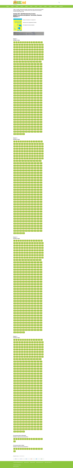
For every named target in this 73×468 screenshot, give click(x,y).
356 (38, 221)
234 (32, 192)
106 (37, 61)
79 (27, 56)
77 (22, 56)
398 (14, 233)
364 (32, 124)
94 (34, 59)
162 (26, 76)
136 (38, 68)
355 (35, 221)
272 (26, 102)
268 (14, 102)
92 (29, 59)
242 (26, 95)
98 (14, 61)
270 (20, 102)
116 (38, 163)
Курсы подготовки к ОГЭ (39, 462)
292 (26, 107)
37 (42, 47)
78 (24, 56)
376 (38, 126)
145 (35, 71)
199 (17, 85)
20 (29, 44)
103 (28, 61)
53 (22, 151)
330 (20, 117)
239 (17, 95)
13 (41, 42)
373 (29, 126)
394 (32, 131)
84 (39, 56)
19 (27, 44)
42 (24, 49)
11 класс (55, 6)
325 (35, 114)
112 (26, 163)
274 (32, 102)
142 (26, 71)
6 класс (31, 6)
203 (29, 85)
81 (32, 56)
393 (29, 131)
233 (29, 192)
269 (17, 102)
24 (39, 44)
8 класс (40, 6)
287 (41, 204)
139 (17, 71)
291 (23, 107)
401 (23, 233)
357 (41, 221)
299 (17, 308)
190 (20, 83)
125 (35, 66)
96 (39, 59)
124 (32, 66)
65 (22, 54)
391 (23, 131)
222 (26, 90)
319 (17, 114)
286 (38, 204)
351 (23, 221)
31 (27, 47)
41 (22, 49)
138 (14, 71)
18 (24, 44)
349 (17, 221)
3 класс (17, 6)
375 (35, 126)
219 (17, 90)
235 (35, 192)
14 (14, 44)
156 (38, 73)
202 (26, 85)
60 (39, 151)
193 (29, 83)
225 (35, 90)
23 (37, 44)
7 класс (36, 6)
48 (39, 49)
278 (14, 204)
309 (17, 112)
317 (41, 112)
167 (41, 76)
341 (23, 119)
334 (32, 117)
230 (20, 192)
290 (20, 107)
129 (17, 68)
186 (38, 180)
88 (19, 59)
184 (32, 180)
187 (41, 180)
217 (41, 88)
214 (32, 88)
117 (41, 163)
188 (14, 83)
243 (29, 95)
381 (23, 129)
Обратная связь (26, 462)
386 (38, 129)
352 (26, 221)
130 (20, 68)
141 (23, 71)
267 (41, 100)
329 (17, 117)
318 (14, 114)
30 (24, 47)
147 (41, 71)
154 (32, 73)
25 (42, 44)
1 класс (7, 6)
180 (20, 180)
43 (27, 49)
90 (24, 59)
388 (14, 131)
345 (35, 119)
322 (26, 114)
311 (23, 112)
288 (14, 107)
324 (32, 114)
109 (17, 163)
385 (35, 129)
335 (35, 117)
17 (22, 44)
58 (34, 151)
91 (27, 59)
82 (34, 56)
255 (35, 97)
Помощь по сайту (32, 462)
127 (41, 66)
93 (32, 59)
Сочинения (61, 6)
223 (29, 90)
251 (23, 97)
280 (20, 204)
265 (35, 100)
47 (37, 49)
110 (20, 163)
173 (29, 78)
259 (17, 100)
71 (37, 54)
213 (29, 88)
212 (26, 88)
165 (35, 76)
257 (41, 97)
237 (41, 192)
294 (32, 107)
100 (19, 61)
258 (14, 100)
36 (39, 47)
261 (23, 100)
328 (14, 117)
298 (14, 308)
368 (14, 126)
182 (26, 180)
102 (25, 61)
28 (19, 47)
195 (35, 83)
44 (29, 49)
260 (20, 100)
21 (32, 44)
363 (29, 124)
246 (38, 95)
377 (41, 126)
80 (29, 56)
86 (14, 59)
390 (20, 131)
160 (20, 76)
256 (38, 97)
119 (17, 66)
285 (35, 204)
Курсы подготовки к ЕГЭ (48, 462)
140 (20, 71)
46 (34, 49)
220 (20, 90)
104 (31, 61)
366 (38, 124)
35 (37, 47)
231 (23, 192)
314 (32, 112)
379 (17, 129)
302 (26, 308)
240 (20, 95)
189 (17, 83)
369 (17, 126)
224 (32, 90)
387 (41, 129)
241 (23, 95)
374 (32, 126)
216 (38, 88)
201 (23, 85)
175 (35, 78)
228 (14, 192)
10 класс (50, 6)
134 (32, 68)
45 (32, 49)
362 (26, 124)
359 (17, 124)
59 (37, 151)
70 (34, 54)
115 (35, 163)
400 (20, 233)
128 (14, 68)
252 (26, 97)
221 (23, 90)
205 (35, 85)
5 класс (26, 6)
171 (23, 78)
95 (37, 59)
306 (38, 308)
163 (29, 76)
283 (29, 204)
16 (19, 44)
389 (17, 131)
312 (26, 112)
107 (40, 61)
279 (17, 204)
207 (41, 85)
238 (14, 95)
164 (32, 76)
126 (38, 66)
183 (29, 180)
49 (42, 49)
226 (38, 90)
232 (26, 192)
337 (41, 117)
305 (35, 308)
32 (29, 47)
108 (14, 163)
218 (14, 90)
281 (23, 204)
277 (41, 102)
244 (32, 95)
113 (29, 163)
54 (24, 151)
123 (29, 66)
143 (29, 71)
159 (17, 76)
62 (14, 54)
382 (26, 129)
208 (14, 88)
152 (26, 73)
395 (35, 131)
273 (29, 102)
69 (32, 54)
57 (32, 151)
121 (23, 66)
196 (38, 83)
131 (23, 68)
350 (20, 221)
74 (14, 56)
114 (32, 163)
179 (17, 180)
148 (14, 73)
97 (42, 59)
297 (41, 107)
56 (29, 151)
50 (14, 151)
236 (38, 192)
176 (38, 78)
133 (29, 68)
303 (29, 308)
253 (29, 97)
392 (26, 131)
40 (19, 49)
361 (23, 124)
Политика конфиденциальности (18, 462)
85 (42, 56)
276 (38, 102)
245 (35, 95)
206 (38, 85)
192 (26, 83)
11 (36, 42)
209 (17, 88)
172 (26, 78)
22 (34, 44)
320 (20, 114)
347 (41, 119)
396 (38, 131)
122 (26, 66)
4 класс (21, 6)
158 (14, 76)
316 (38, 112)
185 (35, 180)
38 (14, 49)
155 (35, 73)
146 (38, 71)
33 (32, 47)
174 (32, 78)
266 (38, 100)
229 (17, 192)
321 (23, 114)
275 (35, 102)
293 (29, 107)
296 (38, 107)
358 (14, 124)
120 (20, 66)
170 (20, 78)
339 (17, 119)
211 (23, 88)
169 (17, 78)
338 (14, 119)
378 (14, 129)
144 (32, 71)
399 (17, 233)
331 (23, 117)
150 (20, 73)
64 (19, 54)
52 (19, 151)
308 (14, 112)
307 (41, 308)
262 (26, 100)
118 (14, 66)
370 (20, 126)
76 (19, 56)
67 (27, 54)
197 (41, 83)
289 (17, 107)
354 (32, 221)
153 (29, 73)
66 (24, 54)
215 (35, 88)
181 (23, 180)
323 (29, 114)
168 (14, 78)
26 (14, 47)
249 (17, 97)
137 (41, 68)
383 (29, 129)
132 (26, 68)
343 (29, 119)
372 (26, 126)
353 (29, 221)
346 (38, 119)
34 (34, 47)
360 (20, 124)
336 (38, 117)
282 (26, 204)
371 (23, 126)
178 (14, 180)
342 (26, 119)
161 (23, 76)
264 (32, 100)
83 (37, 56)
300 (20, 308)
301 (23, 308)
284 (32, 204)
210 (20, 88)
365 (35, 124)
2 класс (12, 6)
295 (35, 107)
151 (23, 73)
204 (32, 85)
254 (32, 97)
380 (20, 129)
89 (22, 59)
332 (26, 117)
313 (29, 112)
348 (14, 221)
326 (38, 114)
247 (41, 95)
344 (32, 119)
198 (14, 85)
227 (41, 90)
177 (41, 78)
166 (38, 76)
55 (27, 151)
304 (32, 308)
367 (41, 124)
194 (32, 83)
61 (42, 151)
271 (23, 102)
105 (34, 61)
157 (41, 73)
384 (32, 129)
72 (39, 54)
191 (23, 83)
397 (41, 131)
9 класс (45, 6)
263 (29, 100)
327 (41, 114)
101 (22, 61)
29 (22, 47)
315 (35, 112)
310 (20, 112)
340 (20, 119)
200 (20, 85)
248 (14, 97)
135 (35, 68)
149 (17, 73)
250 (20, 97)
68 (29, 54)
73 (42, 54)
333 (29, 117)
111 (23, 163)
